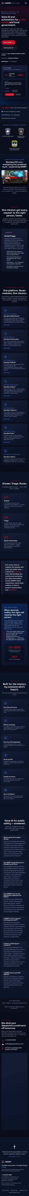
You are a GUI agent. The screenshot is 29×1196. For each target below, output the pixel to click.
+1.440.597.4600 (10, 1038)
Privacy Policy (5, 1189)
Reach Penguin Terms (14, 1191)
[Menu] (26, 3)
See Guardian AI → (9, 48)
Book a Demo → (8, 42)
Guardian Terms (23, 1189)
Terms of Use (14, 1189)
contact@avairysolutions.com (14, 1042)
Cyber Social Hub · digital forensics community (14, 1006)
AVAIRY (12, 3)
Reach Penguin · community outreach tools (14, 1002)
